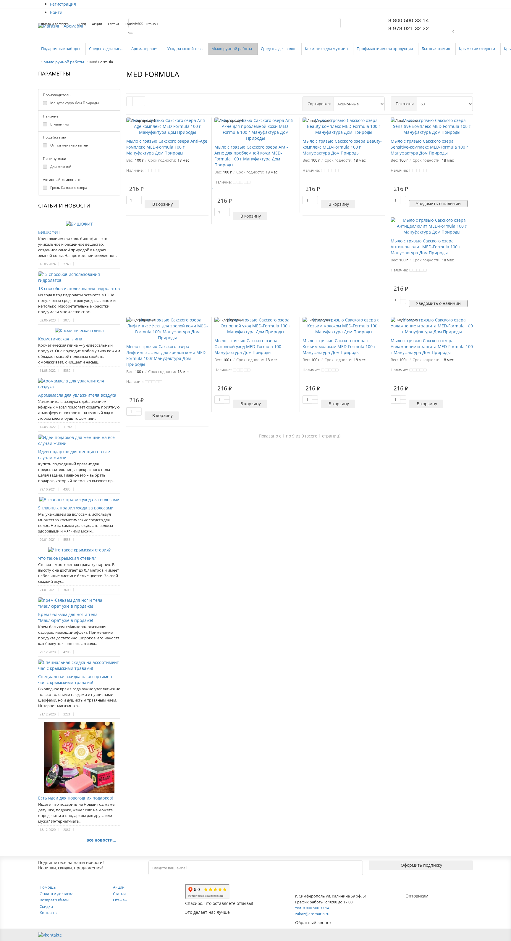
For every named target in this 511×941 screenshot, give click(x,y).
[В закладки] (203, 123)
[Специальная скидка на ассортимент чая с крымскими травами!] (79, 665)
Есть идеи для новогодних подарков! (75, 798)
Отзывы (152, 24)
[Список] (135, 101)
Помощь (48, 887)
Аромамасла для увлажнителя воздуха (77, 395)
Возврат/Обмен (54, 900)
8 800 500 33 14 (408, 20)
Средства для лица (106, 48)
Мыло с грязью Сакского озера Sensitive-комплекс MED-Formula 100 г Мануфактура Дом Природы (429, 147)
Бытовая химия (436, 48)
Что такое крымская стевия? (67, 558)
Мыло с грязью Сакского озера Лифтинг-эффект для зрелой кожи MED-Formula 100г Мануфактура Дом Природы (166, 355)
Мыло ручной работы (232, 48)
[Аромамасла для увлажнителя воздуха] (79, 384)
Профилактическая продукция (385, 48)
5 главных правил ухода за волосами (76, 508)
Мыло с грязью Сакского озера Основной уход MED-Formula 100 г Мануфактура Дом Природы (249, 346)
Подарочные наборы (61, 48)
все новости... (101, 840)
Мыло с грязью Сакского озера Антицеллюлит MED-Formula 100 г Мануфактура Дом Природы (425, 246)
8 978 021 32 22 (408, 28)
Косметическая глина (60, 339)
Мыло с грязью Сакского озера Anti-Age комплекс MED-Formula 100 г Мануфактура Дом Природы (166, 147)
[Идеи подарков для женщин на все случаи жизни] (79, 440)
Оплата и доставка (54, 24)
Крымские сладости (477, 48)
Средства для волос (279, 48)
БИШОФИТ (49, 232)
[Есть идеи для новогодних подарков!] (79, 757)
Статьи (113, 24)
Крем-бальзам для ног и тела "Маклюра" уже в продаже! (68, 617)
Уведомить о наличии (438, 203)
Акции (97, 24)
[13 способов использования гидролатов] (79, 277)
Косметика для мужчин (327, 48)
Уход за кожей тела (185, 48)
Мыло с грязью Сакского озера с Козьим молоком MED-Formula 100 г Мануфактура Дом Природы (339, 346)
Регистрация (63, 4)
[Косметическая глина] (79, 331)
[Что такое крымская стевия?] (79, 550)
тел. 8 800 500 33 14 (312, 908)
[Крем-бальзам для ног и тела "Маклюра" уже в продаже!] (79, 603)
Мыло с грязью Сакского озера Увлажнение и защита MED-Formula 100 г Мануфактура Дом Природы (432, 346)
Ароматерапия (145, 48)
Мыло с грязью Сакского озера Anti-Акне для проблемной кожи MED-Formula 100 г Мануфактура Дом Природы (251, 156)
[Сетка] (129, 101)
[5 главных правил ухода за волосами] (79, 500)
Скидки (80, 24)
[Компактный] (142, 101)
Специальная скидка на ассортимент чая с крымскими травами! (76, 679)
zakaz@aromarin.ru (312, 913)
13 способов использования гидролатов (79, 288)
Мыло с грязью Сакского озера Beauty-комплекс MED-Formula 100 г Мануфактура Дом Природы (342, 147)
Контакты (132, 24)
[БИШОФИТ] (79, 224)
